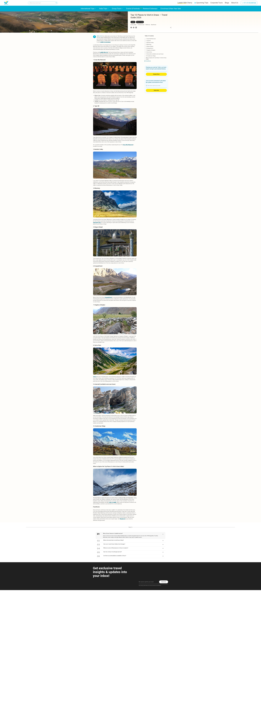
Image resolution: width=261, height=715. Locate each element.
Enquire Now (156, 74)
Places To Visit (140, 22)
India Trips (103, 8)
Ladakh (133, 22)
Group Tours (116, 8)
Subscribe (156, 90)
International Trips (87, 8)
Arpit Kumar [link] (153, 24)
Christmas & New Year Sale (170, 8)
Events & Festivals (133, 8)
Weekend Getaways (150, 8)
